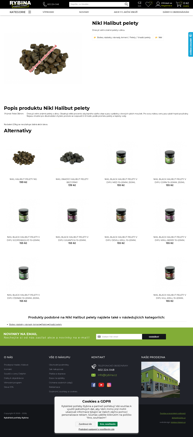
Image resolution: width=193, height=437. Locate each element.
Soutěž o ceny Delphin (15, 373)
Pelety (133, 37)
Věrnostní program (13, 382)
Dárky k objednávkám (176, 12)
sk (139, 5)
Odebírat (154, 337)
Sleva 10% (9, 387)
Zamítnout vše (85, 424)
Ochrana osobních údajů (60, 382)
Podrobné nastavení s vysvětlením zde (96, 429)
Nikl (160, 37)
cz (140, 2)
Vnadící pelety (144, 37)
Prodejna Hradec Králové (16, 365)
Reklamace (54, 387)
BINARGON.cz (179, 418)
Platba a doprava (57, 373)
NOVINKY (84, 12)
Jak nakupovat (56, 369)
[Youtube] (101, 385)
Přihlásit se (166, 3)
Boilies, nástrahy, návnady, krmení (112, 37)
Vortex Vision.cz (178, 422)
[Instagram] (109, 385)
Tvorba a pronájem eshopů (173, 413)
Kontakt (8, 369)
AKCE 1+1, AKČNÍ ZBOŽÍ (126, 12)
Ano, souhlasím (108, 424)
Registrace (166, 5)
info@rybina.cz (107, 375)
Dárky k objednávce (14, 378)
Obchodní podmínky (59, 365)
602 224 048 (53, 4)
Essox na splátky (57, 378)
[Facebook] (93, 385)
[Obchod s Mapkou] (160, 380)
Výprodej (48, 12)
